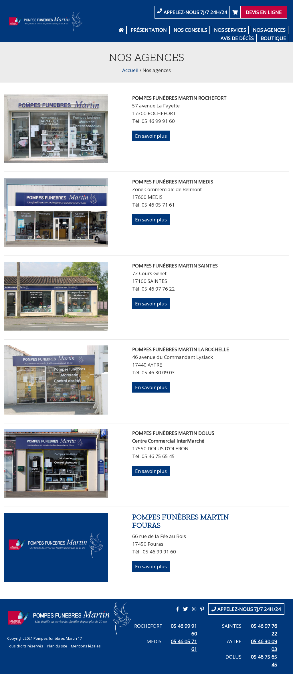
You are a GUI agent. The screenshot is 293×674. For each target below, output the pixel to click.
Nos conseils (190, 30)
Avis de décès (237, 38)
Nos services (230, 30)
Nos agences (269, 30)
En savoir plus (151, 136)
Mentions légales (86, 646)
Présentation (149, 30)
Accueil (130, 70)
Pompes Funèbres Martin (47, 21)
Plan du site (57, 646)
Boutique (273, 38)
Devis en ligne (264, 12)
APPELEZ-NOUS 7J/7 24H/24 (195, 12)
